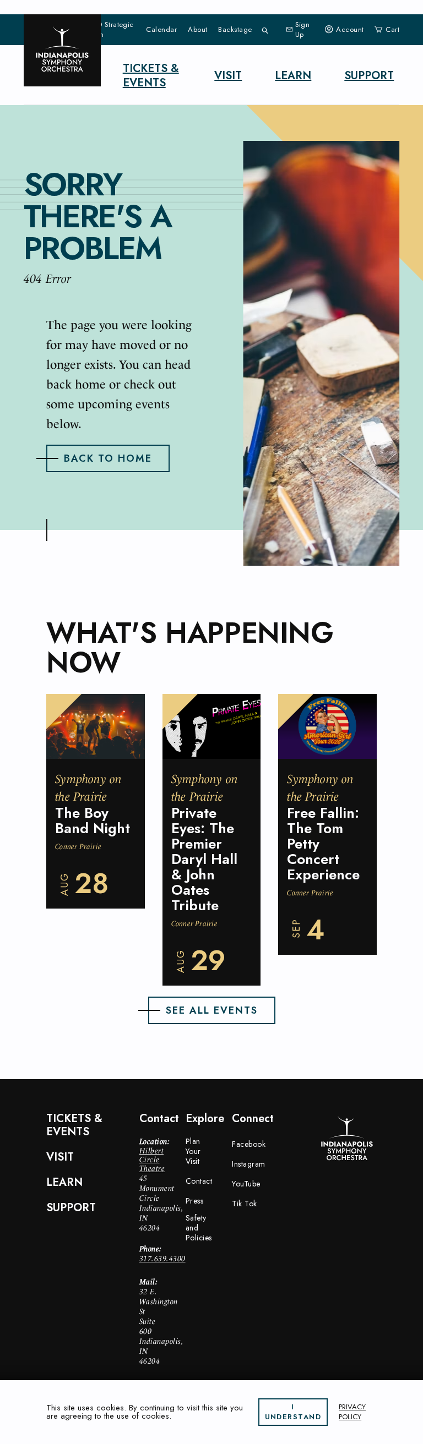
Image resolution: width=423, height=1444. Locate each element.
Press (195, 1201)
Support (369, 76)
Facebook (248, 1144)
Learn (293, 76)
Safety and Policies (199, 1228)
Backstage (235, 30)
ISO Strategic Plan (112, 30)
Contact (199, 1181)
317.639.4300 (162, 1258)
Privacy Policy (352, 1412)
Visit (228, 76)
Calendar (161, 30)
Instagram (248, 1164)
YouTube (246, 1184)
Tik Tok (244, 1203)
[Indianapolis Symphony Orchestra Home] (62, 50)
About (197, 30)
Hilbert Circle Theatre (152, 1159)
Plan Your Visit (193, 1151)
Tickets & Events (151, 76)
